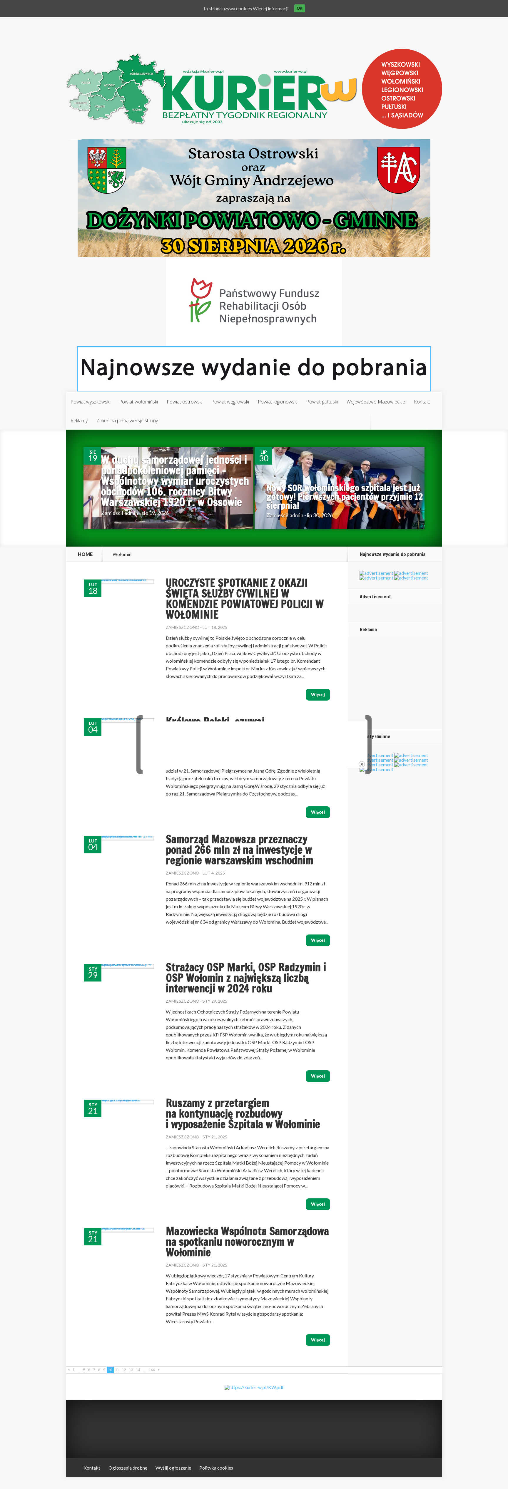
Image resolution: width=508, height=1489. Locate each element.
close (361, 764)
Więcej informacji (270, 8)
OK (300, 8)
